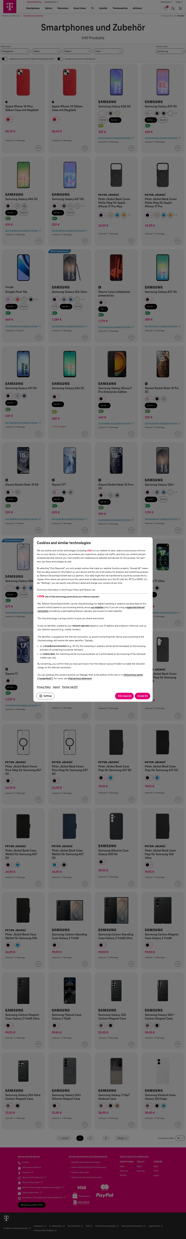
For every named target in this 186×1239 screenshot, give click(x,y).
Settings (48, 696)
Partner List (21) (70, 687)
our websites (97, 607)
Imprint (56, 687)
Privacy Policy (44, 687)
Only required (124, 696)
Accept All (142, 696)
